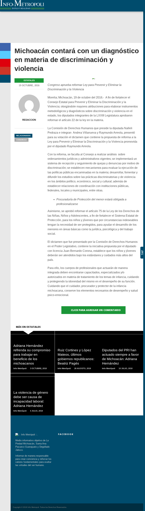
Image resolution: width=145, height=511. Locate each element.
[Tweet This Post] (5, 55)
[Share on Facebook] (5, 47)
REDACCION (29, 120)
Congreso (21, 140)
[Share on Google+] (5, 71)
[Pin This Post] (5, 63)
